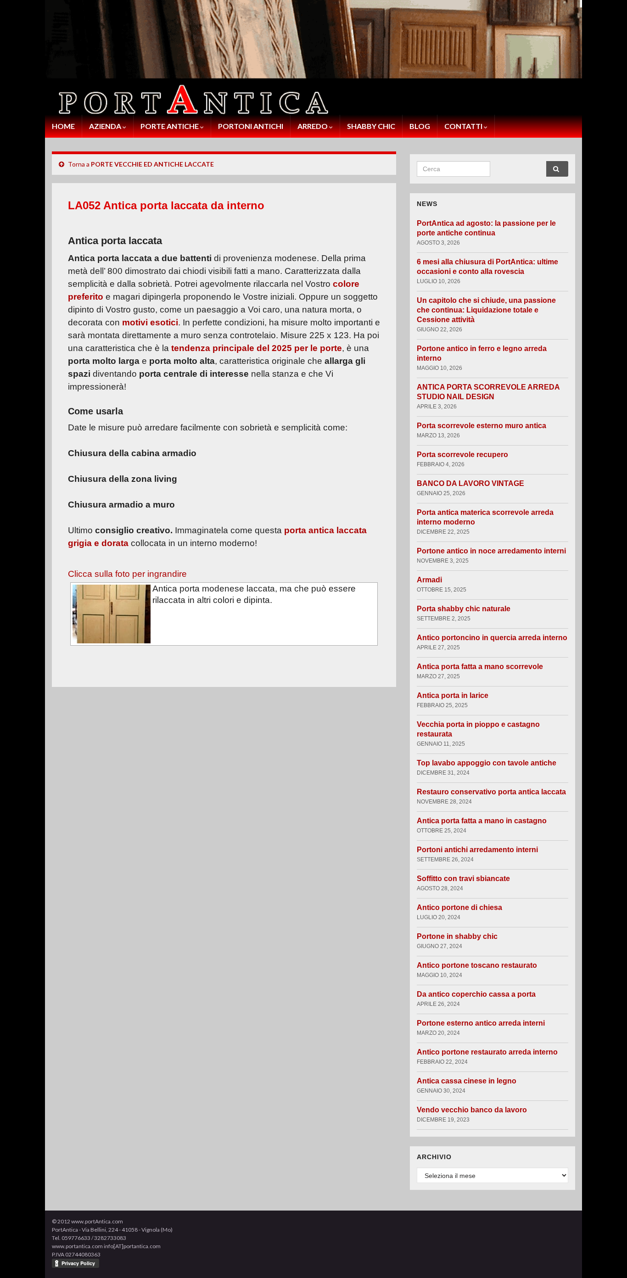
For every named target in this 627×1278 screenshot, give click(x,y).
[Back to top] (606, 1257)
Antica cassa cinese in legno (466, 1081)
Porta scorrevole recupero (462, 454)
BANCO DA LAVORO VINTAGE (470, 483)
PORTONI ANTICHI (250, 126)
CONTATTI (464, 126)
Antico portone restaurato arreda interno (487, 1052)
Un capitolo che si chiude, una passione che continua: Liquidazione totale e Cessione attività (486, 310)
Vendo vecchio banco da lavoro (472, 1110)
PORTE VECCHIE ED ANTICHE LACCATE (152, 164)
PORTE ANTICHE (170, 126)
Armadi (429, 580)
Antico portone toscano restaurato (477, 965)
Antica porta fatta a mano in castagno (482, 821)
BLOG (419, 126)
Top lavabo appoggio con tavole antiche (486, 763)
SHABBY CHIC (371, 126)
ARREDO (313, 126)
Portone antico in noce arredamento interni (491, 551)
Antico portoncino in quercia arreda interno (492, 638)
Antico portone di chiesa (459, 907)
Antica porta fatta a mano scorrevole (480, 666)
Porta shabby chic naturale (463, 609)
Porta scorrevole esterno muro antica (481, 426)
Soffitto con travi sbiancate (463, 878)
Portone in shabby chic (457, 936)
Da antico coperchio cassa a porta (476, 994)
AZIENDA (106, 126)
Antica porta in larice (452, 695)
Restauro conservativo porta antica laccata (491, 792)
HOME (63, 126)
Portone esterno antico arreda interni (481, 1023)
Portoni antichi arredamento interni (477, 850)
